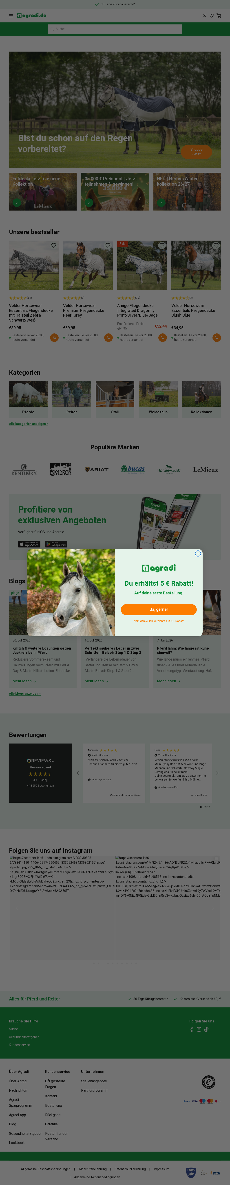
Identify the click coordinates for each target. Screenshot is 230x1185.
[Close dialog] (198, 553)
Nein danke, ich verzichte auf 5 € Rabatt (159, 620)
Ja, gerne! (159, 610)
